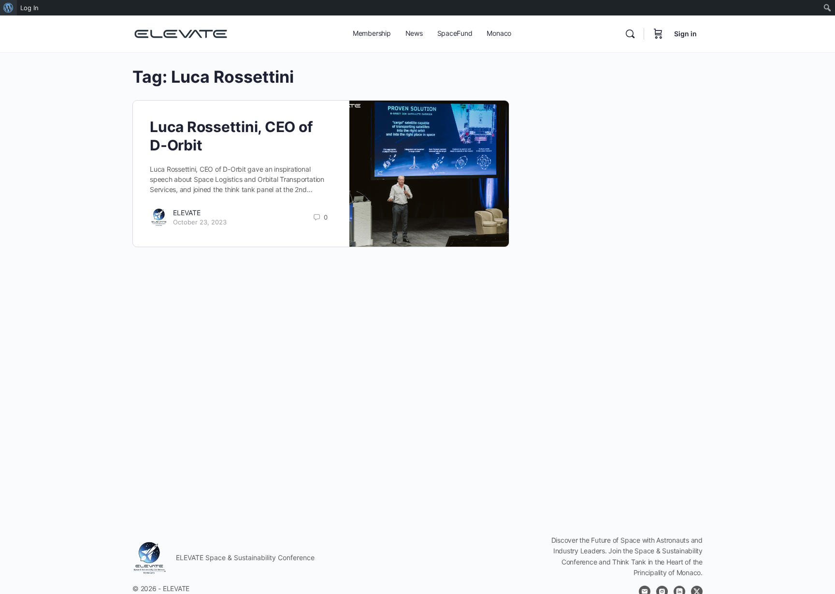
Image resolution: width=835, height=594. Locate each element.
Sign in (685, 34)
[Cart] (658, 33)
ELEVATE (187, 212)
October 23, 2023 (200, 222)
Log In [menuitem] (29, 8)
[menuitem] (8, 7)
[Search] (630, 34)
